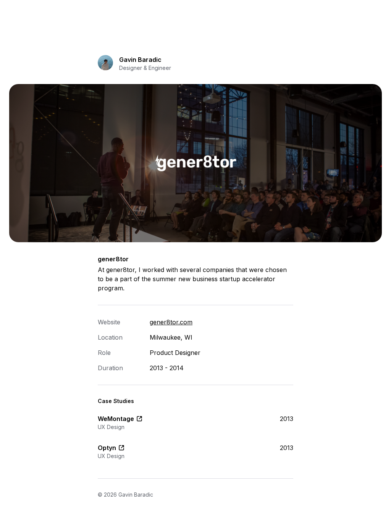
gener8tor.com (171, 322)
